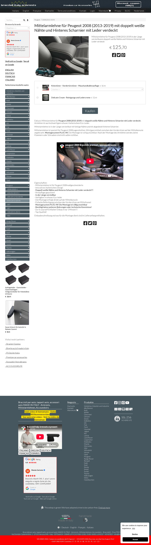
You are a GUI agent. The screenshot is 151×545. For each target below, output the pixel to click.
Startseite (49, 11)
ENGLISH (35, 450)
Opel (8, 180)
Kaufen (90, 111)
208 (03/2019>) (13, 193)
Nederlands (139, 11)
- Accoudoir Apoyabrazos (16, 361)
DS (7, 123)
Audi (8, 100)
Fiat (7, 127)
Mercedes (10, 165)
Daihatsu (9, 119)
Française (37, 11)
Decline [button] (135, 534)
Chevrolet (10, 108)
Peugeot (37, 20)
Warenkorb (104, 11)
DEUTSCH (46, 450)
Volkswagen (10, 251)
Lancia (8, 146)
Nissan (8, 176)
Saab (8, 229)
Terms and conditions (67, 11)
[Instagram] (119, 403)
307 (8, 208)
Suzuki (8, 244)
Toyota (8, 248)
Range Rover (11, 221)
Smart (8, 240)
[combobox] (97, 89)
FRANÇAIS (24, 453)
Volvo (8, 255)
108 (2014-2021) (13, 212)
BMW (8, 104)
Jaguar (8, 138)
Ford (8, 131)
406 (8, 216)
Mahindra (9, 157)
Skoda (8, 236)
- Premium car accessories (16, 357)
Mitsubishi (10, 172)
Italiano (15, 11)
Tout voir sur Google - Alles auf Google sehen (40, 499)
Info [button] (133, 528)
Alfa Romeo (10, 97)
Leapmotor (10, 153)
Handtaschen (11, 259)
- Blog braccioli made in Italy (17, 348)
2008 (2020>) (12, 189)
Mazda (8, 161)
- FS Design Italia (12, 353)
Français (81, 527)
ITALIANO (24, 450)
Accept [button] (135, 539)
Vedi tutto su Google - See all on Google (40, 497)
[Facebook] (115, 403)
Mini (8, 169)
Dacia (8, 116)
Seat (8, 232)
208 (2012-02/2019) (15, 197)
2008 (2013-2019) (48, 20)
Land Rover (10, 150)
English (26, 11)
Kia (7, 142)
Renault (9, 225)
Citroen (9, 112)
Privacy (118, 11)
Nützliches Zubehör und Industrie (15, 92)
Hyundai (9, 134)
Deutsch (65, 527)
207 (8, 204)
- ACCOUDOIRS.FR (13, 366)
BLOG (127, 11)
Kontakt (82, 11)
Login (92, 11)
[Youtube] (127, 403)
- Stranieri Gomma (12, 344)
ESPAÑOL (35, 453)
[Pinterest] (123, 403)
